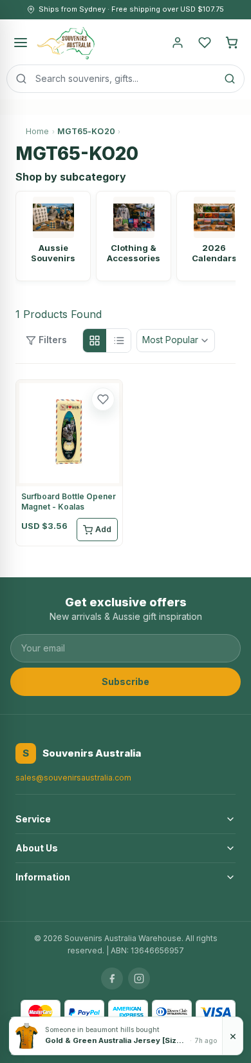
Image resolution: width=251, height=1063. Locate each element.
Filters (53, 339)
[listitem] (53, 236)
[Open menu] (20, 42)
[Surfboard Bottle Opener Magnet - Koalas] (69, 433)
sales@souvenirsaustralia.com (73, 777)
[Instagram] (139, 978)
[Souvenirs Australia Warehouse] (65, 42)
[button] (103, 399)
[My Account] (178, 42)
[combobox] (125, 79)
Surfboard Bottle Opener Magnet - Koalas (68, 502)
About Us (36, 847)
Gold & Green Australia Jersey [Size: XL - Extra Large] (116, 1040)
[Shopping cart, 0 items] (232, 42)
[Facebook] (112, 978)
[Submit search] (230, 79)
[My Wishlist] (205, 42)
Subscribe (125, 681)
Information (42, 876)
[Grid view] (94, 340)
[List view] (119, 340)
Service (33, 818)
